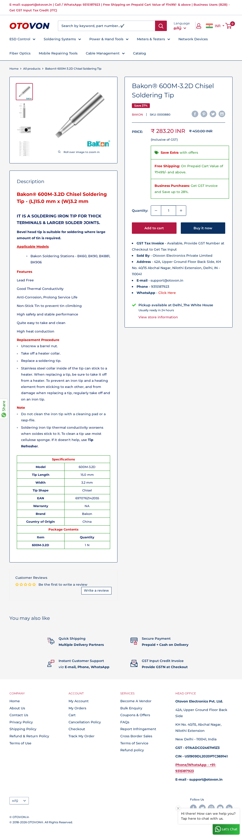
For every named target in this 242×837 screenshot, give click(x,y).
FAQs (124, 722)
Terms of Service (134, 743)
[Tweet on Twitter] (213, 114)
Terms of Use (20, 743)
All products (31, 68)
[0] (229, 26)
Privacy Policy (21, 722)
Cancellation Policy (85, 722)
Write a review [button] (96, 590)
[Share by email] (222, 114)
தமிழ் (15, 800)
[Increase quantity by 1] (181, 211)
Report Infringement (138, 729)
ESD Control (19, 39)
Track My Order (82, 736)
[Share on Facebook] (195, 114)
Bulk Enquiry (131, 708)
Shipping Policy (22, 729)
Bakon (137, 114)
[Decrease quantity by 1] (156, 211)
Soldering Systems (60, 39)
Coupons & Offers (135, 715)
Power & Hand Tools (106, 39)
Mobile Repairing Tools (58, 53)
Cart (72, 715)
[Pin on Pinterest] (204, 114)
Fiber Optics (19, 53)
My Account (79, 701)
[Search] (161, 26)
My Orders (77, 708)
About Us (17, 708)
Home (13, 68)
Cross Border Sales (136, 736)
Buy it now (203, 228)
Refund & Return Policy (29, 736)
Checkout (77, 729)
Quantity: (140, 210)
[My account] (198, 25)
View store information (158, 317)
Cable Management (103, 53)
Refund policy (132, 750)
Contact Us (18, 715)
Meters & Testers (151, 39)
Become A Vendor (135, 701)
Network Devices (193, 39)
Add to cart (154, 228)
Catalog (139, 53)
